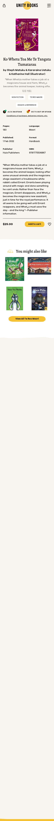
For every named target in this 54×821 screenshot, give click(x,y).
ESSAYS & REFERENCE (27, 105)
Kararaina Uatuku (39, 70)
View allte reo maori (27, 319)
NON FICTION (17, 97)
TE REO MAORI (36, 97)
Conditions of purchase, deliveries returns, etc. (27, 116)
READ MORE (27, 91)
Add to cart (34, 224)
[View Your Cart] (4, 5)
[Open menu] (48, 5)
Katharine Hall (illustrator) (28, 74)
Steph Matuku (16, 70)
